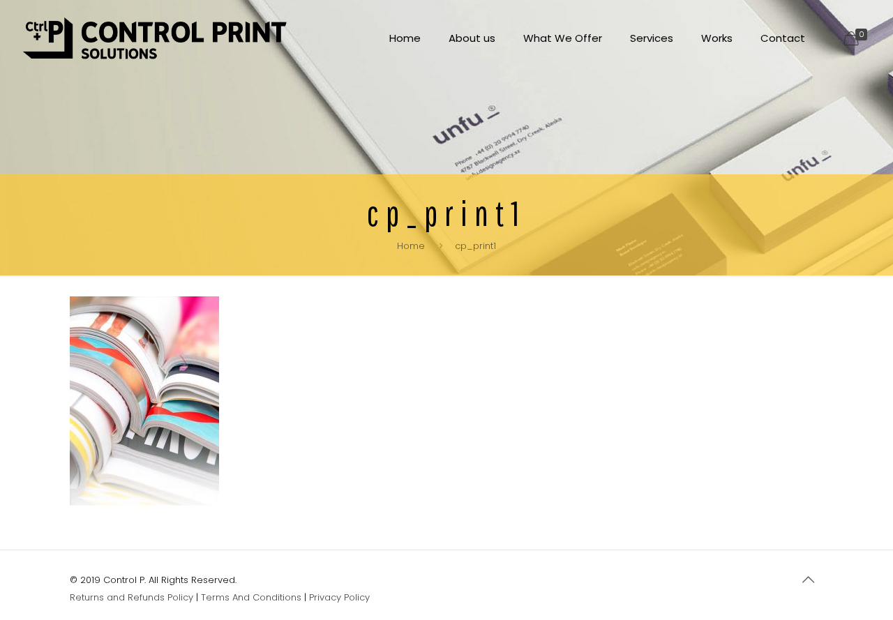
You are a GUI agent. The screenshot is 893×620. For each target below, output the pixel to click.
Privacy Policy (339, 597)
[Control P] (155, 38)
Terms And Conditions (251, 597)
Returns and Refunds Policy (131, 597)
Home (411, 245)
